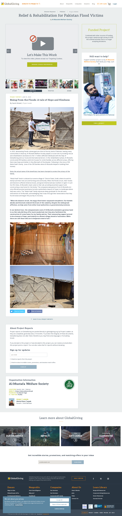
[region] (37, 504)
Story (14, 91)
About (62, 4)
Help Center (78, 478)
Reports (33, 91)
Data (113, 512)
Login (115, 4)
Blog (93, 4)
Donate (30, 4)
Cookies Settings (59, 508)
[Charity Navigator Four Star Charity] (85, 506)
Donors (11, 487)
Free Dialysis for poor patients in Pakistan (99, 115)
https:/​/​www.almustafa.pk (24, 391)
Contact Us (75, 498)
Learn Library (100, 487)
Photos (51, 91)
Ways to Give (11, 490)
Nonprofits (69, 4)
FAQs (73, 496)
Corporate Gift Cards (56, 496)
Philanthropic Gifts (13, 493)
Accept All (59, 500)
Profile (20, 394)
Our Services (54, 490)
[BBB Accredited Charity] (99, 507)
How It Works (76, 490)
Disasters (87, 4)
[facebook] (93, 479)
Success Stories (97, 498)
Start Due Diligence (35, 490)
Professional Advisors (14, 496)
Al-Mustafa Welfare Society (62, 20)
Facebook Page (22, 393)
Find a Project (99, 123)
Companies (78, 4)
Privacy (91, 512)
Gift (103, 4)
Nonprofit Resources (99, 490)
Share (69, 91)
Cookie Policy (19, 505)
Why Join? (31, 493)
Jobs (73, 493)
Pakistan (62, 11)
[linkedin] (108, 479)
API (110, 512)
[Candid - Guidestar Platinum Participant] (91, 506)
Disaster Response (50, 11)
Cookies (96, 512)
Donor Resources (98, 496)
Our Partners (54, 493)
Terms (101, 512)
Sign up (23, 367)
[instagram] (101, 479)
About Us (76, 487)
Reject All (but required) (59, 504)
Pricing (106, 512)
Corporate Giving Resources (101, 493)
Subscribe (77, 462)
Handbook (32, 496)
